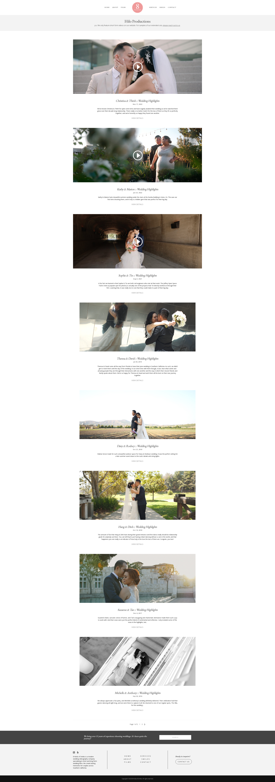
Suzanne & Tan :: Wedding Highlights (138, 610)
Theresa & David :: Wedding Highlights (137, 358)
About (115, 7)
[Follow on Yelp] (78, 752)
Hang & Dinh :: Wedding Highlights (137, 527)
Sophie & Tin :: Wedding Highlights (137, 275)
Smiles (162, 7)
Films (123, 7)
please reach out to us (171, 25)
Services (153, 7)
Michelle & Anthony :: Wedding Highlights (137, 693)
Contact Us (183, 762)
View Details (137, 118)
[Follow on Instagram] (74, 752)
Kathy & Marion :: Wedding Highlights (137, 189)
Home (107, 7)
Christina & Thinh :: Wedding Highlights (137, 101)
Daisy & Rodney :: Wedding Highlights (137, 446)
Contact (172, 7)
